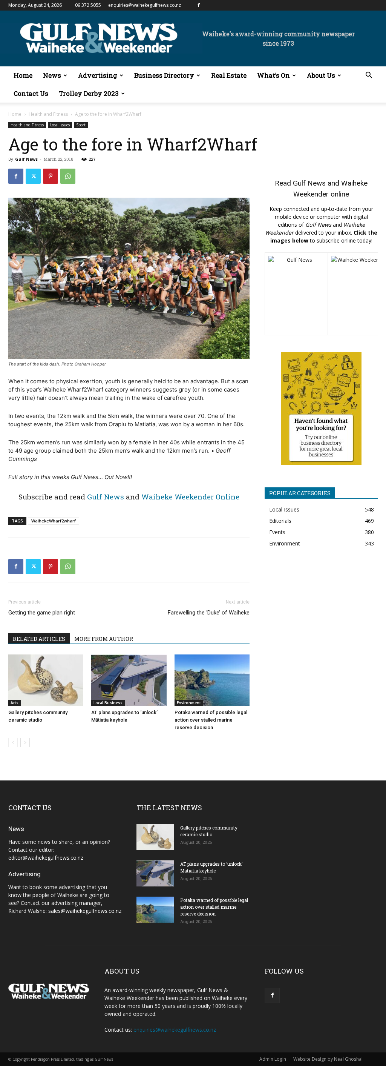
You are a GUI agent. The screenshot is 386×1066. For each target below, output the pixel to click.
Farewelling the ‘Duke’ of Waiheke (209, 612)
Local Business (108, 702)
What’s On (273, 75)
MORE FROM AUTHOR (103, 638)
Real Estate (229, 75)
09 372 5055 (88, 5)
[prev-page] (13, 742)
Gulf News (26, 159)
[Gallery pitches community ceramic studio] (45, 680)
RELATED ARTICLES (39, 638)
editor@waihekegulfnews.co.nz (45, 857)
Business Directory (164, 75)
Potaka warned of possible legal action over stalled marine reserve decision (211, 720)
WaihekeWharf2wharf (53, 521)
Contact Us (31, 93)
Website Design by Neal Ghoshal (328, 1059)
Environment (189, 702)
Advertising (97, 75)
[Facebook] (198, 5)
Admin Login (272, 1059)
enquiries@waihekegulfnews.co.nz (144, 5)
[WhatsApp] (67, 176)
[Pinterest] (50, 176)
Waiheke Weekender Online (190, 496)
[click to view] (296, 294)
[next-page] (25, 742)
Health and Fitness (48, 114)
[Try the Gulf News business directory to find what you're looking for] (321, 408)
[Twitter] (33, 176)
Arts (14, 702)
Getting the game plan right (41, 612)
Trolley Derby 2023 (89, 93)
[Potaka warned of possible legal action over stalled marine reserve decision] (212, 680)
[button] (369, 76)
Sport (81, 124)
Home (23, 75)
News (52, 75)
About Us (321, 75)
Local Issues (60, 124)
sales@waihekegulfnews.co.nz (84, 910)
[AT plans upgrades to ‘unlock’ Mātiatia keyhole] (128, 680)
